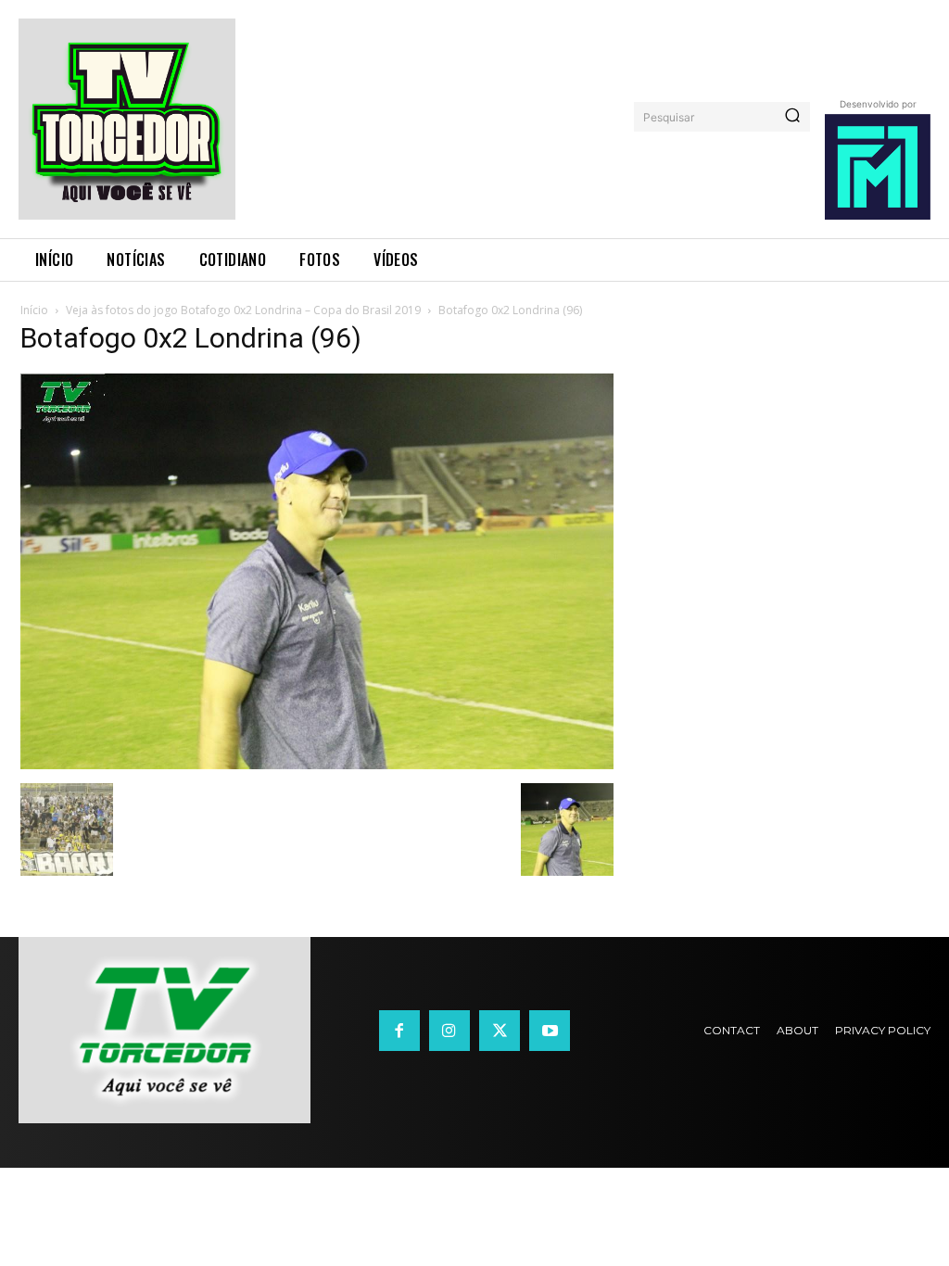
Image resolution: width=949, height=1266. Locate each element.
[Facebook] (399, 1030)
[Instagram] (449, 1030)
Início (34, 310)
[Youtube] (549, 1030)
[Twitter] (499, 1030)
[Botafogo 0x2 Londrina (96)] (317, 764)
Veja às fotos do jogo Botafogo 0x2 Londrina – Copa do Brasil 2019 (243, 310)
